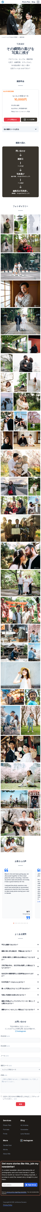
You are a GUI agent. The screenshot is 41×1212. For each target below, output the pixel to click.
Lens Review (25, 1134)
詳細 (4, 1075)
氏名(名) (5, 1036)
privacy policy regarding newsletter (16, 1192)
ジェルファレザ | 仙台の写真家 (9, 37)
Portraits (6, 1129)
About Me (6, 1154)
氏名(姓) (5, 1046)
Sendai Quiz (7, 1145)
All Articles (24, 1125)
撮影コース (6, 1065)
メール (5, 1056)
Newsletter (24, 1129)
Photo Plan (26, 2)
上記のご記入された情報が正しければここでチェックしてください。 (21, 1097)
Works (5, 1149)
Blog (33, 2)
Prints (5, 1134)
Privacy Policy (7, 1205)
